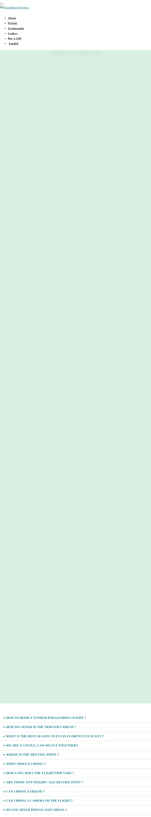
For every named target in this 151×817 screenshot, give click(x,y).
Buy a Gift (14, 38)
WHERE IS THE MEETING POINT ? (32, 754)
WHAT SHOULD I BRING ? (26, 763)
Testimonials (16, 28)
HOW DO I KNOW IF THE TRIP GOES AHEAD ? (41, 727)
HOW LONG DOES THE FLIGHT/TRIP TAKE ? (40, 773)
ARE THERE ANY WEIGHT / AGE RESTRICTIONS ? (44, 782)
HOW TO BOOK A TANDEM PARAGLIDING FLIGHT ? (46, 717)
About (12, 18)
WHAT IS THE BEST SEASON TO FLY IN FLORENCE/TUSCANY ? (55, 736)
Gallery (13, 33)
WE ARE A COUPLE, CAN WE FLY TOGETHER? (42, 745)
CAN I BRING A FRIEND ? (25, 791)
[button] (75, 718)
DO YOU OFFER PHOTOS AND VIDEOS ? (36, 810)
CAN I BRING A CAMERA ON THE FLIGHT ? (39, 800)
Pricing (12, 23)
